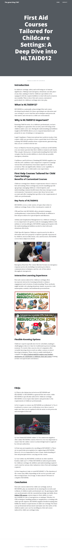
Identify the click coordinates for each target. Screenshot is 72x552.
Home (58, 2)
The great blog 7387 (12, 2)
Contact (64, 2)
